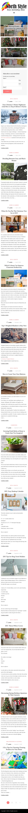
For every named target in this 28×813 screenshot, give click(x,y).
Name (4, 78)
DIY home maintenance (6, 137)
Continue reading (4, 148)
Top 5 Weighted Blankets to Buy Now (14, 326)
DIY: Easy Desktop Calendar (14, 491)
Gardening (14, 425)
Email (4, 87)
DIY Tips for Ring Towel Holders (14, 556)
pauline (10, 30)
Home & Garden (14, 152)
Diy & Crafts (14, 21)
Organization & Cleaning (14, 741)
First (20, 80)
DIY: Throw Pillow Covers (14, 626)
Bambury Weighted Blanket (8, 359)
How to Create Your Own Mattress (14, 374)
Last (20, 83)
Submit (7, 91)
